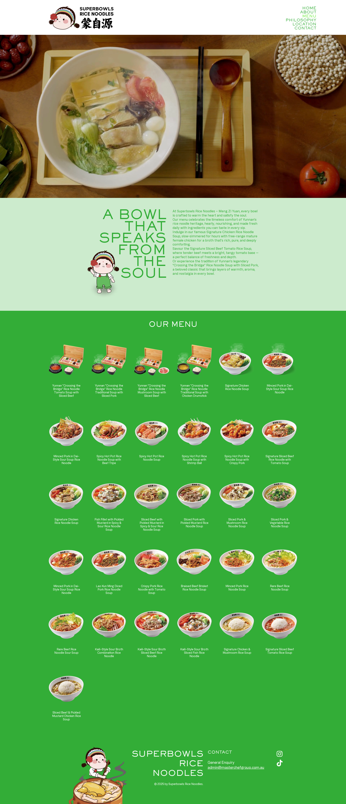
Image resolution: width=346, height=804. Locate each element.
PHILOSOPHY (301, 20)
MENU (309, 16)
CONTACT (305, 28)
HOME (309, 8)
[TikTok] (280, 763)
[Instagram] (280, 754)
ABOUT (308, 12)
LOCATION (304, 24)
